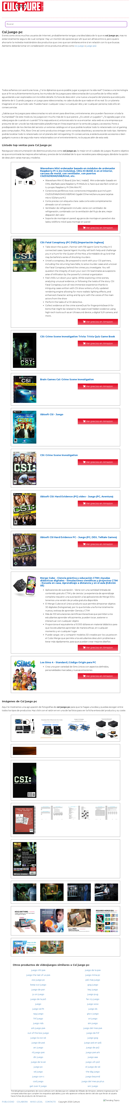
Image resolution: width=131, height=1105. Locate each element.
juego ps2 (91, 46)
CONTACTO (50, 1102)
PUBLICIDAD (8, 1102)
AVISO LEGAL (36, 1102)
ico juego (79, 46)
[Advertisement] (65, 68)
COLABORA (22, 1102)
